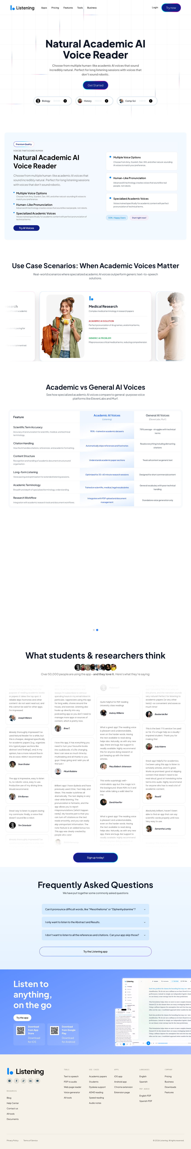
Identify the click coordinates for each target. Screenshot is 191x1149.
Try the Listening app (95, 943)
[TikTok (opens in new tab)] (23, 1073)
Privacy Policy (12, 1133)
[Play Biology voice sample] (65, 101)
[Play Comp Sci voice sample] (150, 101)
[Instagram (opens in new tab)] (9, 1073)
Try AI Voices (26, 228)
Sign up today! (95, 849)
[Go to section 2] (97, 622)
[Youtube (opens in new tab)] (37, 1073)
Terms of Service (30, 1133)
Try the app (22, 1009)
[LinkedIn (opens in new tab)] (30, 1073)
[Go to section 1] (94, 622)
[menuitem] (44, 7)
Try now (171, 7)
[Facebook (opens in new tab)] (16, 1073)
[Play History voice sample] (106, 101)
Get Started (95, 85)
